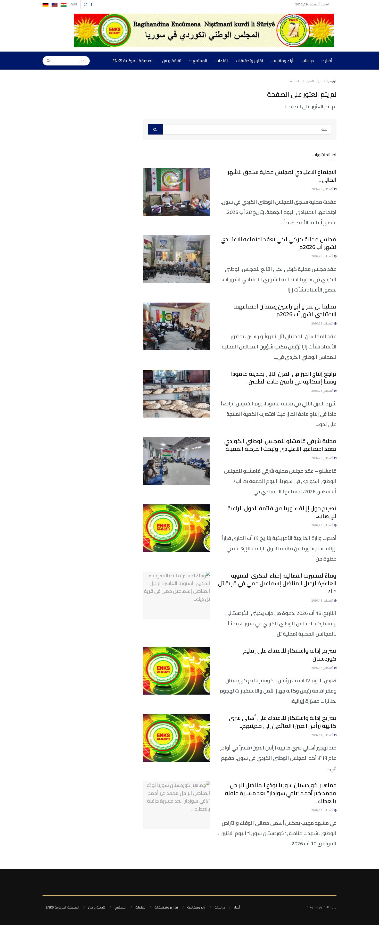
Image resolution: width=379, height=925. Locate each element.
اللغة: (73, 4)
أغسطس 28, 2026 (322, 188)
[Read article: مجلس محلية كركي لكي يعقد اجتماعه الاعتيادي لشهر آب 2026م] (176, 259)
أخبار (328, 60)
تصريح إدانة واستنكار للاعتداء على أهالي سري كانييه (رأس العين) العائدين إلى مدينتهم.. (282, 721)
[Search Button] (47, 60)
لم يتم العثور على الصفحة (306, 81)
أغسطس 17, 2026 (322, 667)
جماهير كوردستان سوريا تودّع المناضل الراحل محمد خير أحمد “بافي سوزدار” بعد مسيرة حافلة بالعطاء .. (280, 793)
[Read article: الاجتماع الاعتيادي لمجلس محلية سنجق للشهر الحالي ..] (176, 192)
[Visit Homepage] (205, 30)
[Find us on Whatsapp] (85, 4)
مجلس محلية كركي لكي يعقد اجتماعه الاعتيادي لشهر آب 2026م (278, 243)
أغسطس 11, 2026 (322, 735)
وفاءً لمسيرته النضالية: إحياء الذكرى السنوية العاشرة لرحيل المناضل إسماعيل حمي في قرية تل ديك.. (277, 583)
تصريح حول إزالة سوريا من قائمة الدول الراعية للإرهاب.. (281, 512)
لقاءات (222, 60)
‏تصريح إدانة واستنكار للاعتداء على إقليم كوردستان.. (289, 654)
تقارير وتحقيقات (249, 60)
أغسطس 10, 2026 (322, 810)
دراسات (308, 60)
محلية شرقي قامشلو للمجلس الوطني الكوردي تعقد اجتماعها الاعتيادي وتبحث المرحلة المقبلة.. (280, 445)
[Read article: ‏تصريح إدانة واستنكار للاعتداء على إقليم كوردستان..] (176, 671)
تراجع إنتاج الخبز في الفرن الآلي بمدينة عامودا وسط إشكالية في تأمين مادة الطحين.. (283, 377)
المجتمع (200, 60)
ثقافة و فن (172, 60)
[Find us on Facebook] (91, 4)
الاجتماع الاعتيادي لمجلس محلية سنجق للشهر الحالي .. (281, 175)
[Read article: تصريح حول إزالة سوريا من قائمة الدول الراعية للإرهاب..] (176, 528)
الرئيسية (331, 81)
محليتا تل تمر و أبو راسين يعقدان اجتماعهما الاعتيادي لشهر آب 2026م (284, 310)
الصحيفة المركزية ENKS (133, 60)
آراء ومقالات (282, 60)
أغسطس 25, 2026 (322, 525)
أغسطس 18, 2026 (322, 600)
